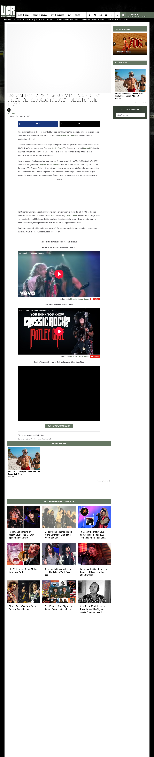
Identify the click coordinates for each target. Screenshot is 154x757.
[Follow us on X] (117, 15)
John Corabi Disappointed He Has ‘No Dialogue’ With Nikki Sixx (58, 572)
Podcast (60, 15)
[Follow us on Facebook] (112, 15)
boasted (43, 164)
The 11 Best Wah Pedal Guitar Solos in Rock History (22, 608)
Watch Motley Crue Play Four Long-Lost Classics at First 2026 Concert (93, 572)
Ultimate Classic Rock (79, 299)
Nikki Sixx (56, 164)
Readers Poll (46, 439)
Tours (77, 15)
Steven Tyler (72, 215)
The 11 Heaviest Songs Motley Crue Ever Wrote (23, 570)
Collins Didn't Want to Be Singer (93, 20)
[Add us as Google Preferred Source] (95, 15)
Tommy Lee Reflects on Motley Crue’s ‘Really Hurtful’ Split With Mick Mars (22, 535)
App (52, 15)
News (27, 15)
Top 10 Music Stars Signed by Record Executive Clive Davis (58, 608)
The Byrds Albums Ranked (23, 20)
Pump (53, 215)
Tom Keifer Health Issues (45, 20)
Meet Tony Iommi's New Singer (67, 20)
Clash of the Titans (67, 135)
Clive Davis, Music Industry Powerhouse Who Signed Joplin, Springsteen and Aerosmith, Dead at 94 (92, 609)
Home (20, 15)
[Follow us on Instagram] (100, 15)
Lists (69, 15)
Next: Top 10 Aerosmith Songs (59, 426)
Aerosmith (87, 148)
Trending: (7, 20)
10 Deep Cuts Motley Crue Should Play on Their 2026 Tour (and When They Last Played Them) (92, 535)
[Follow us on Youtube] (106, 15)
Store (35, 15)
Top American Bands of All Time (129, 52)
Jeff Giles (11, 113)
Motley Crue (57, 148)
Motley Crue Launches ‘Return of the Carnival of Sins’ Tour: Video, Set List (58, 535)
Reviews (44, 15)
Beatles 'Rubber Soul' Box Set (119, 20)
